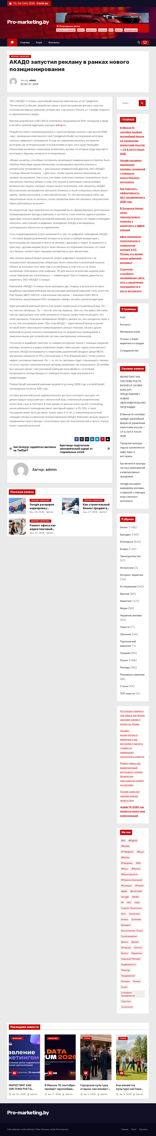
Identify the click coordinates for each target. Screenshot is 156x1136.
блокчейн (136, 919)
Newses (45, 1129)
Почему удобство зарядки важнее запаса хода (130, 796)
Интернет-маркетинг (20, 56)
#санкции (126, 885)
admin (32, 80)
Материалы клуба (130, 332)
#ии (138, 863)
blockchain (136, 891)
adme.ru (61, 125)
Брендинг (125, 534)
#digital (132, 840)
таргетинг (126, 1001)
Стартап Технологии (131, 908)
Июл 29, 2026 (37, 512)
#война (125, 857)
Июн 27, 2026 (90, 512)
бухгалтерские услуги (132, 930)
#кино (124, 868)
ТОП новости (127, 693)
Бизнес (124, 527)
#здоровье (127, 863)
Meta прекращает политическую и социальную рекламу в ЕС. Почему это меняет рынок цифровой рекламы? (131, 250)
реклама (102, 30)
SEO (111, 30)
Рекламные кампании (132, 674)
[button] (139, 42)
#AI (123, 840)
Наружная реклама (131, 615)
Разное (124, 660)
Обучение (125, 634)
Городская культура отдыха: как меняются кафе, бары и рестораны (95, 1091)
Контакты (54, 42)
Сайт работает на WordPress (21, 1129)
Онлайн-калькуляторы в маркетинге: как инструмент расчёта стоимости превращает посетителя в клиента (132, 744)
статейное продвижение (128, 994)
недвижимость (128, 964)
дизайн (135, 941)
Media (135, 896)
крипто (124, 953)
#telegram (127, 851)
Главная (25, 42)
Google (125, 896)
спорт (124, 987)
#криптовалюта (129, 874)
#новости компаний (66, 30)
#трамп (139, 885)
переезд (125, 970)
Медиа (124, 608)
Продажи (125, 653)
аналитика (134, 913)
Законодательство (130, 556)
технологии (127, 1006)
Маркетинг (126, 601)
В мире (124, 549)
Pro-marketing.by (28, 22)
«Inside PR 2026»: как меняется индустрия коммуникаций (132, 811)
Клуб (39, 42)
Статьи (124, 686)
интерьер (126, 947)
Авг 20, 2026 (19, 1094)
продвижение (131, 30)
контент (138, 947)
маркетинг (91, 30)
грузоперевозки (129, 936)
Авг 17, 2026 (55, 1094)
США (137, 902)
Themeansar (62, 1129)
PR (122, 902)
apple (124, 891)
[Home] (12, 42)
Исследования (128, 586)
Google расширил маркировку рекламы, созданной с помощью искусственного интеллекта (132, 492)
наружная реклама (130, 958)
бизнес (81, 30)
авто (123, 913)
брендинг (126, 925)
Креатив (124, 594)
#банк (140, 851)
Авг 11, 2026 (90, 1094)
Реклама (125, 667)
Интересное (127, 568)
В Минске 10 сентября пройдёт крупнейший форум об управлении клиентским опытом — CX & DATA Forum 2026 (132, 141)
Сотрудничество (129, 350)
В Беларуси (126, 542)
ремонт (118, 30)
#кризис (135, 868)
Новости (125, 627)
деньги (124, 941)
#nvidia (125, 846)
